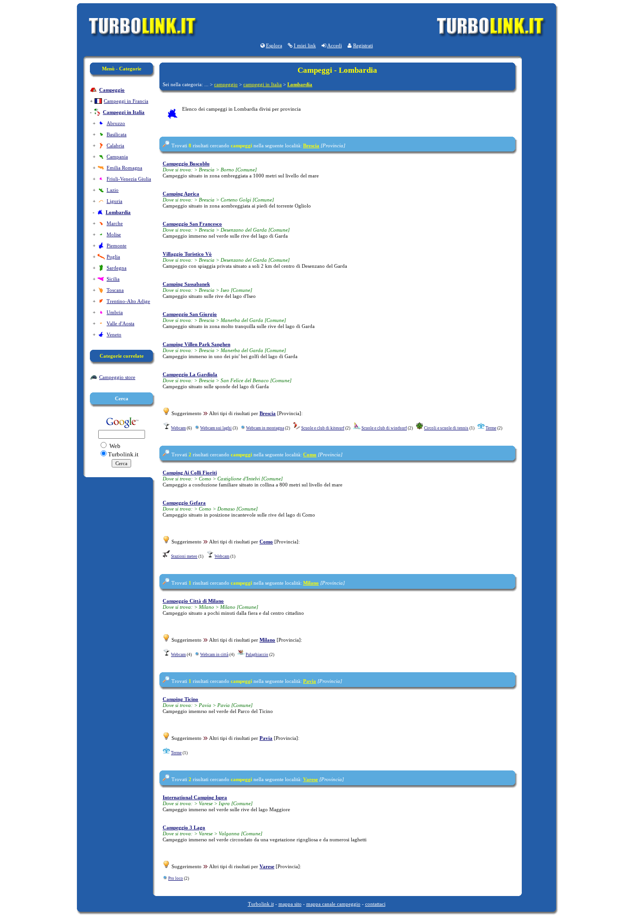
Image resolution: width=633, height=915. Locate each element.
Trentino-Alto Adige (128, 301)
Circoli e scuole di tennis (446, 428)
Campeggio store (117, 377)
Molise (114, 234)
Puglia (113, 256)
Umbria (115, 312)
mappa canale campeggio (333, 904)
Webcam (178, 428)
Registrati (363, 45)
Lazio (113, 190)
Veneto (114, 334)
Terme (491, 428)
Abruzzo (116, 123)
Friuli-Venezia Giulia (129, 179)
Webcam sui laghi (216, 428)
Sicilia (113, 279)
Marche (115, 223)
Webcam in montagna (265, 428)
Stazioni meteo (184, 556)
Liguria (114, 201)
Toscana (115, 290)
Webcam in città (214, 654)
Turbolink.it (261, 904)
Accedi (334, 45)
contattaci (375, 904)
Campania (117, 156)
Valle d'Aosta (120, 323)
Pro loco (175, 878)
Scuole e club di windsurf (384, 428)
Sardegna (117, 268)
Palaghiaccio (257, 654)
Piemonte (117, 245)
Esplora (274, 45)
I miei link (305, 45)
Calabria (115, 145)
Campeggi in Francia (126, 101)
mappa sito (290, 904)
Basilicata (117, 134)
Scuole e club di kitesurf (322, 428)
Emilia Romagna (124, 167)
